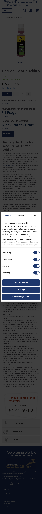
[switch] (36, 259)
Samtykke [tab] (7, 215)
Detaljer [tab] (21, 215)
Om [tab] (34, 215)
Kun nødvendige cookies (21, 297)
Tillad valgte (21, 290)
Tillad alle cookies (21, 283)
